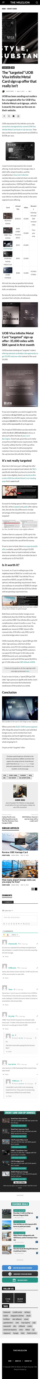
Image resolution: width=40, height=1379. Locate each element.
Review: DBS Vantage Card (15, 852)
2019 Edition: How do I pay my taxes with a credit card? (30, 819)
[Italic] (6, 923)
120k (4, 775)
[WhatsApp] (18, 116)
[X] (9, 116)
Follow (20, 1293)
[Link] (23, 923)
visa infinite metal (25, 778)
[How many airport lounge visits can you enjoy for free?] (20, 869)
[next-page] (36, 889)
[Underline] (9, 923)
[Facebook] (4, 116)
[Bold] (4, 923)
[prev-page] (32, 889)
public (25, 507)
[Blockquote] (19, 923)
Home (4, 9)
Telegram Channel (25, 764)
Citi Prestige (7, 249)
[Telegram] (13, 116)
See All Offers (20, 1182)
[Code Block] (21, 923)
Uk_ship (21, 1038)
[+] (28, 923)
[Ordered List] (14, 923)
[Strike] (11, 923)
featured (23, 775)
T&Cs (34, 469)
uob (4, 778)
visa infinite (12, 778)
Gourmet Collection (21, 175)
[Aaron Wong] (4, 91)
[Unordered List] (16, 923)
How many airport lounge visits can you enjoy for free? (18, 881)
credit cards (13, 775)
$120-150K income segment (26, 727)
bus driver (21, 1083)
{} (26, 923)
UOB (12, 67)
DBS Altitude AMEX (27, 662)
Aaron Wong (10, 91)
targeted (16, 507)
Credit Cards (12, 9)
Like (8, 1293)
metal (30, 775)
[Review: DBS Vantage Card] (20, 841)
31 (37, 1242)
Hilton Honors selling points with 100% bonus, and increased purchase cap (25, 1237)
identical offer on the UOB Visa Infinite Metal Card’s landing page (19, 478)
